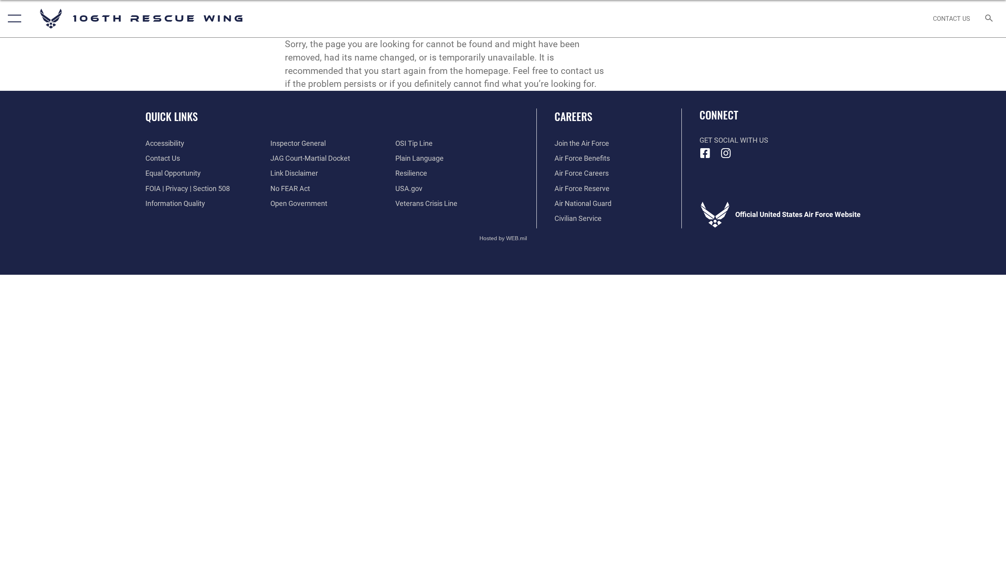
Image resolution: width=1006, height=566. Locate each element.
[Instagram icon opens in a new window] (726, 153)
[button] (13, 18)
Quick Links (171, 116)
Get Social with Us (733, 140)
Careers (573, 116)
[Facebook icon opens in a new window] (705, 153)
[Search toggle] (989, 19)
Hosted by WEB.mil (503, 238)
